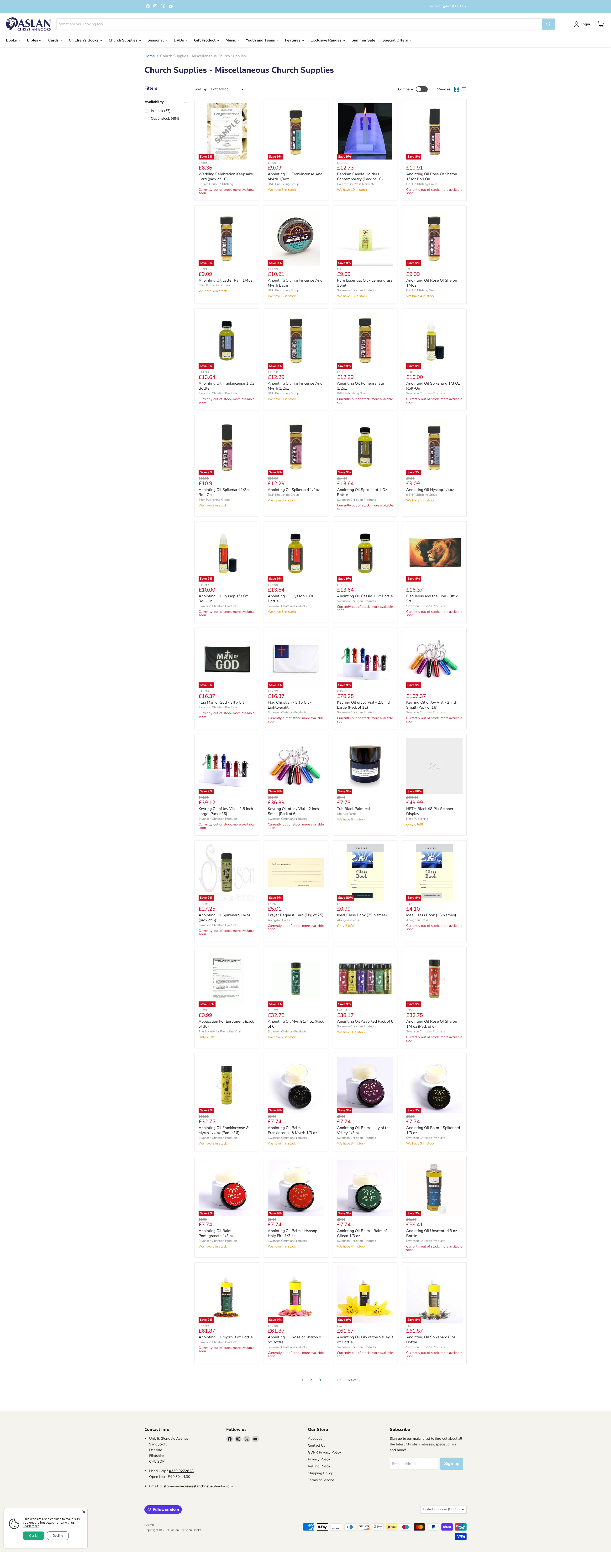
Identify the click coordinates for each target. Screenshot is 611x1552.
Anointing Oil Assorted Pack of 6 (365, 1021)
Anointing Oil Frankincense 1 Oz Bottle (226, 386)
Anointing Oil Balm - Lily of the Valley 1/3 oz (364, 1130)
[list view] (463, 89)
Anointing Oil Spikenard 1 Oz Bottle (362, 492)
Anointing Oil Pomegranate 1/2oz (360, 386)
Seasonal (156, 40)
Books (12, 40)
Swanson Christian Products (356, 290)
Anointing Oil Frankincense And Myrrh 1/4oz (295, 176)
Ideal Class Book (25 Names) (431, 915)
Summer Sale (363, 40)
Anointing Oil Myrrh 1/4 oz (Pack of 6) (296, 1024)
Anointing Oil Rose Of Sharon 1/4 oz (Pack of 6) (431, 1024)
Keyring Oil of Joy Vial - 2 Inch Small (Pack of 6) (293, 811)
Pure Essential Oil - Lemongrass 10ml (365, 283)
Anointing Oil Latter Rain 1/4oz (225, 280)
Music (231, 40)
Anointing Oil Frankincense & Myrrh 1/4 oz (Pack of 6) (224, 1130)
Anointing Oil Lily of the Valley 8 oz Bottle (365, 1340)
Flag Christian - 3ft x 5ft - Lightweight (290, 705)
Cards (54, 40)
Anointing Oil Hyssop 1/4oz (430, 489)
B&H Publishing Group (283, 184)
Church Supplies (123, 40)
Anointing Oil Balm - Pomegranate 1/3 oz (216, 1233)
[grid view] (456, 89)
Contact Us (316, 1445)
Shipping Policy (320, 1473)
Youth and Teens (261, 40)
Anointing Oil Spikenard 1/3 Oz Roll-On (433, 386)
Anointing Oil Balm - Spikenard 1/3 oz (433, 1130)
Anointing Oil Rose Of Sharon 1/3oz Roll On (431, 176)
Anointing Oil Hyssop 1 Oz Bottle (290, 598)
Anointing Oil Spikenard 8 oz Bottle (430, 1340)
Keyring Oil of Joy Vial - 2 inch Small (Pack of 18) (431, 705)
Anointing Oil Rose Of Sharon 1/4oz (431, 283)
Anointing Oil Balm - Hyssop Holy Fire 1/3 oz (292, 1233)
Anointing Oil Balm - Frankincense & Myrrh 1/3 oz (292, 1130)
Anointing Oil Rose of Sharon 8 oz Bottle (294, 1340)
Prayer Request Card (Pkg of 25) (295, 915)
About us (315, 1438)
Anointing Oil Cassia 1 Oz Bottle (365, 596)
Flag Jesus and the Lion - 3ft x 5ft (432, 598)
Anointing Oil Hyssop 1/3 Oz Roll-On (223, 598)
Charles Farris (346, 814)
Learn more (31, 1526)
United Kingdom (446, 6)
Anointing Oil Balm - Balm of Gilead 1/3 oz (362, 1233)
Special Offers (395, 40)
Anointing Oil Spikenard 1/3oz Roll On (224, 492)
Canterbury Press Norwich (355, 184)
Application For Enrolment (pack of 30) (226, 1024)
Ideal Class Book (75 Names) (362, 915)
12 (339, 1380)
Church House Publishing (216, 184)
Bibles (33, 40)
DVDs (179, 40)
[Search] (548, 24)
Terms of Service (321, 1480)
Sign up (451, 1463)
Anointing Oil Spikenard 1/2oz (294, 489)
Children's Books (84, 40)
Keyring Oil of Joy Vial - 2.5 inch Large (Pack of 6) (226, 811)
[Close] (83, 1512)
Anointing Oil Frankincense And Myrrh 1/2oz (295, 386)
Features (293, 40)
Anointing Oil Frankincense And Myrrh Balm (295, 283)
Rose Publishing (417, 819)
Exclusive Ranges (326, 40)
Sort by (201, 89)
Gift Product (205, 40)
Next (352, 1380)
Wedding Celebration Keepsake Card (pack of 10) (226, 176)
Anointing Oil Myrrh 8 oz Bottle (226, 1337)
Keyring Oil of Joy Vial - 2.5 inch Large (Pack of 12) (364, 705)
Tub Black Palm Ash (354, 808)
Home (149, 56)
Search (149, 1525)
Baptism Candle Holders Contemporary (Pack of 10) (360, 176)
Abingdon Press (279, 920)
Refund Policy (319, 1466)
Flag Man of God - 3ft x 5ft (221, 702)
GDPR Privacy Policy (324, 1452)
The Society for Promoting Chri (220, 1031)
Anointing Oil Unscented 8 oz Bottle (431, 1233)
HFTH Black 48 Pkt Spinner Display (429, 811)
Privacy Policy (319, 1459)
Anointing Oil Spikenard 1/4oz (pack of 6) (224, 918)
